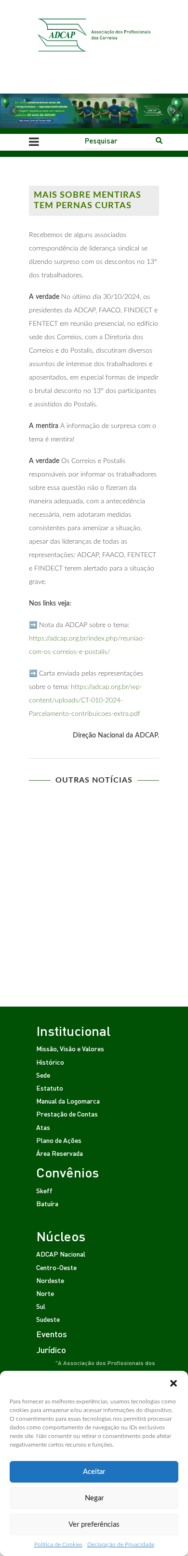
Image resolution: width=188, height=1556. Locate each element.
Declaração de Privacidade (120, 1544)
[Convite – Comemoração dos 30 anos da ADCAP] (94, 845)
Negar (94, 1498)
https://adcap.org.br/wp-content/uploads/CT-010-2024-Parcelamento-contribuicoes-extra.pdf (85, 700)
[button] (173, 1383)
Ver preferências (94, 1524)
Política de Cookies (58, 1544)
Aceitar (94, 1471)
